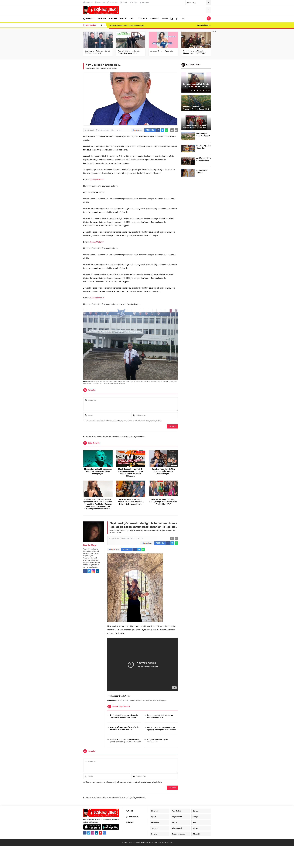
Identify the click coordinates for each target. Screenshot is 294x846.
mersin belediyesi (119, 383)
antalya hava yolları (123, 381)
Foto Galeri (95, 68)
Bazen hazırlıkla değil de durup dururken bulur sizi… (160, 716)
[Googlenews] (104, 833)
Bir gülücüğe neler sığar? (157, 739)
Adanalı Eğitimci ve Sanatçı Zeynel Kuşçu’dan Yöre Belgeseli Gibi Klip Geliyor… (129, 53)
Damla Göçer (90, 545)
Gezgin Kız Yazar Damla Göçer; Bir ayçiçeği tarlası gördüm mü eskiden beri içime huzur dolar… (161, 729)
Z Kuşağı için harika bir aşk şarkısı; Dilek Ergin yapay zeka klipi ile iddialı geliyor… (98, 471)
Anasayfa (88, 68)
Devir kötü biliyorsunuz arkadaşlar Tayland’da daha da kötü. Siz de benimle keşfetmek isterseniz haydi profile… (124, 718)
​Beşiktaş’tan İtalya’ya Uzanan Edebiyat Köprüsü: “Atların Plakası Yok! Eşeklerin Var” (163, 501)
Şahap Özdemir (97, 179)
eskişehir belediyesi (163, 381)
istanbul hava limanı (139, 700)
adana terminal (119, 700)
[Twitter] (88, 833)
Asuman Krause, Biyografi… (161, 51)
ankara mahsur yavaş (110, 381)
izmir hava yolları (151, 700)
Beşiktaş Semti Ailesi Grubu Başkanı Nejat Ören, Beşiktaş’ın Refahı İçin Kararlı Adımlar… (131, 501)
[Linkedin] (96, 833)
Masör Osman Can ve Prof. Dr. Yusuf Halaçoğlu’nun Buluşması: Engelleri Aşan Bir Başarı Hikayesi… (130, 472)
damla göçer (128, 700)
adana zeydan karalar (97, 381)
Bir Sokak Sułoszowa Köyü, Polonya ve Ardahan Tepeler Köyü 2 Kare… (196, 109)
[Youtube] (100, 833)
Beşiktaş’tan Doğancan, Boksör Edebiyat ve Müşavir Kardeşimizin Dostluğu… (98, 53)
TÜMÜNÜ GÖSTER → (203, 25)
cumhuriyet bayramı (150, 381)
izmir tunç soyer (109, 383)
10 (209, 91)
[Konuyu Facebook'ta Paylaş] (158, 130)
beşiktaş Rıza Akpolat (136, 381)
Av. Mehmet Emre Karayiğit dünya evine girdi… (203, 160)
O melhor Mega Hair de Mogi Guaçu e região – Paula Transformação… (163, 471)
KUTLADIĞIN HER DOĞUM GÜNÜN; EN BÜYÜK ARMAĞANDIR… (125, 728)
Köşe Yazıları (120, 530)
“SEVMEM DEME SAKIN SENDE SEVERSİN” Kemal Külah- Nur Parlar (195, 128)
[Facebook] (84, 833)
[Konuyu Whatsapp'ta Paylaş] (166, 130)
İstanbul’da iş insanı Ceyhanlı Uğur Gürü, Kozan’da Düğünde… (195, 86)
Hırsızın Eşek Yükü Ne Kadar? (203, 134)
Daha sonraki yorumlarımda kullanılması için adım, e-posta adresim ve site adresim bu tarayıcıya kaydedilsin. (124, 421)
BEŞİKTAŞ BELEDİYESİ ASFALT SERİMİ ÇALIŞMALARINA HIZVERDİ (135, 25)
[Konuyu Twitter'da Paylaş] (162, 130)
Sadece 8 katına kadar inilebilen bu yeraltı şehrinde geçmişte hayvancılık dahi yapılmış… (125, 741)
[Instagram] (92, 833)
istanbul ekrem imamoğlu (95, 383)
